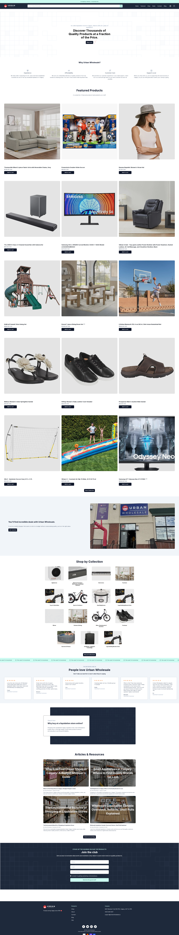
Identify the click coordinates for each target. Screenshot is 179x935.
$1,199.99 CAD (66, 326)
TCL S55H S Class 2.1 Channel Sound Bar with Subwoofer (23, 245)
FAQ (72, 920)
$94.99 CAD (8, 247)
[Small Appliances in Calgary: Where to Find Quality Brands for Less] (113, 773)
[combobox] (73, 6)
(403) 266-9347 (109, 912)
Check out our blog (89, 837)
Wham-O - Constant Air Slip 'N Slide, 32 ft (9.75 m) (79, 479)
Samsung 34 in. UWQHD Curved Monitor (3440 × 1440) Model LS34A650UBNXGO (83, 246)
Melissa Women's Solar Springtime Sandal (18, 402)
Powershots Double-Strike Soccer (73, 167)
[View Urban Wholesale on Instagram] (91, 926)
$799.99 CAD (8, 169)
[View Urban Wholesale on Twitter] (87, 926)
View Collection (89, 490)
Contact (73, 914)
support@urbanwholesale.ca (112, 914)
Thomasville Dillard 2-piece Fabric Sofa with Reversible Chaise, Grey (27, 167)
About (73, 912)
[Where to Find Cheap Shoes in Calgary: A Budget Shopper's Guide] (66, 773)
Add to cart (10, 172)
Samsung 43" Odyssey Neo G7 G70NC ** (133, 479)
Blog (72, 917)
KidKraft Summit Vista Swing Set (15, 324)
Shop (72, 909)
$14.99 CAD (122, 404)
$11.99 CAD (122, 169)
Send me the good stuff (89, 880)
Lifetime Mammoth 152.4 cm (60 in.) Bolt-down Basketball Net (140, 324)
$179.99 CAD (65, 481)
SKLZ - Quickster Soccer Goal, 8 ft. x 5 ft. (18, 479)
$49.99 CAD (65, 404)
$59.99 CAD (8, 481)
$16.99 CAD (7, 404)
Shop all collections (89, 654)
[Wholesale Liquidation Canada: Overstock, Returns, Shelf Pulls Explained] (113, 809)
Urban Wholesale (91, 930)
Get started (12, 530)
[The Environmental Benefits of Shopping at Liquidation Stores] (66, 809)
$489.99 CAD (123, 481)
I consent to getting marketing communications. (84, 876)
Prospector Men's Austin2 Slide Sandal (132, 402)
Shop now (89, 42)
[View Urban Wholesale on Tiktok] (95, 926)
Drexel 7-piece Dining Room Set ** (73, 324)
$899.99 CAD (123, 249)
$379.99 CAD (66, 249)
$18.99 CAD (65, 169)
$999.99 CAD (8, 326)
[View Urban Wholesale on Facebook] (83, 926)
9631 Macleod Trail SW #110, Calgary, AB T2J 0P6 (118, 909)
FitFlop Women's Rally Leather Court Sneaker (77, 402)
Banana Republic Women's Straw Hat (131, 167)
